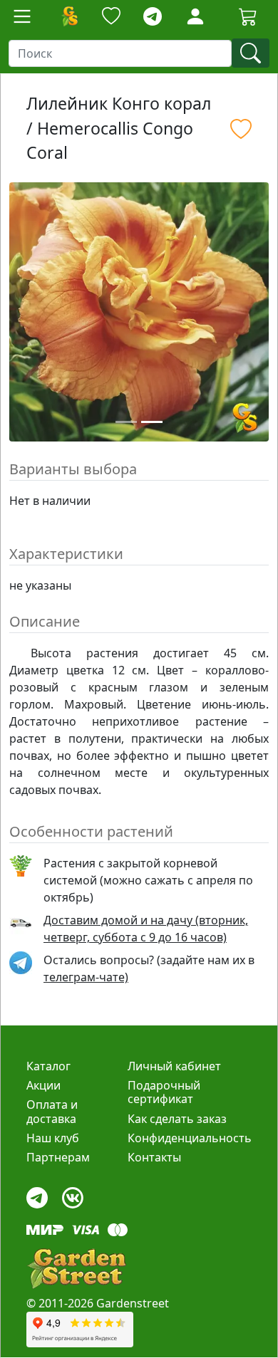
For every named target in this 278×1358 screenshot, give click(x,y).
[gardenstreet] (76, 1268)
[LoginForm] (195, 15)
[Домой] (69, 16)
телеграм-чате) (85, 977)
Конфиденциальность (190, 1138)
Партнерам (58, 1157)
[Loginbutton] (195, 16)
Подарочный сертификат (164, 1092)
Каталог (48, 1066)
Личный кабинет (174, 1066)
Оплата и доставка (52, 1111)
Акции (43, 1085)
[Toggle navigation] (22, 16)
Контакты (154, 1157)
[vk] (72, 1195)
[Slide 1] (126, 422)
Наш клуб (52, 1138)
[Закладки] (111, 16)
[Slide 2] (152, 422)
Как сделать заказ (177, 1119)
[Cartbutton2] (248, 16)
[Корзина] (248, 16)
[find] (250, 53)
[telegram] (152, 16)
